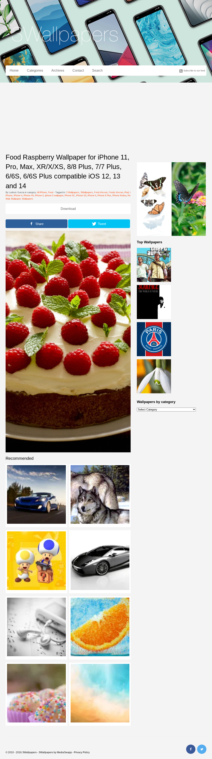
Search (97, 70)
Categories (35, 70)
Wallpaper (16, 198)
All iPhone (42, 192)
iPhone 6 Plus (104, 195)
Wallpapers (27, 198)
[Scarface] (154, 321)
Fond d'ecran (100, 192)
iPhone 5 (39, 195)
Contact (78, 70)
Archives (57, 70)
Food (50, 192)
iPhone (9, 195)
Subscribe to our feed (194, 70)
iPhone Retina (119, 195)
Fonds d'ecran (116, 192)
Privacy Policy (82, 752)
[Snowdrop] (154, 395)
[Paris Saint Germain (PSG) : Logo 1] (154, 358)
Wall (8, 198)
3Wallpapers (87, 192)
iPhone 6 (92, 195)
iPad (126, 192)
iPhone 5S (81, 195)
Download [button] (68, 208)
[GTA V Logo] (154, 284)
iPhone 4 (18, 195)
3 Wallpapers (72, 192)
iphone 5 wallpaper (54, 195)
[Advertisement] (106, 113)
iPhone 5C (70, 195)
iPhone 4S (29, 195)
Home (14, 70)
